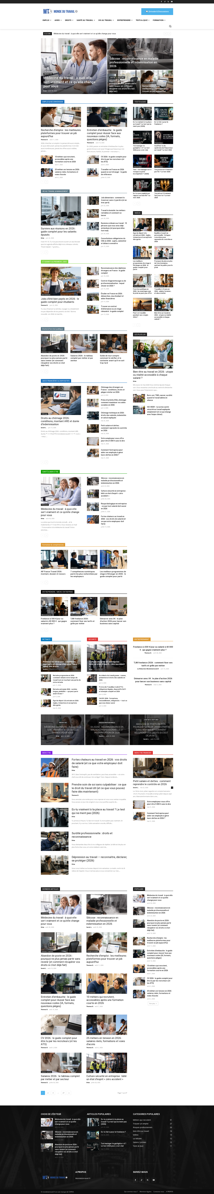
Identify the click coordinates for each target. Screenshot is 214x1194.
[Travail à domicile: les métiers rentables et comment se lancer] (93, 213)
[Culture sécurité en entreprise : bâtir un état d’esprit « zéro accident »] (93, 494)
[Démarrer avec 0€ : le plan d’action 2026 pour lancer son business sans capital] (113, 606)
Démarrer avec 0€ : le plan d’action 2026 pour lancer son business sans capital (113, 621)
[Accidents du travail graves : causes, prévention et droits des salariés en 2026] (92, 678)
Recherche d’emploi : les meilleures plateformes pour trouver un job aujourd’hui (61, 133)
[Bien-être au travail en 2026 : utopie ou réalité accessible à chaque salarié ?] (163, 304)
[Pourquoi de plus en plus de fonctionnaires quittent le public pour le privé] (163, 252)
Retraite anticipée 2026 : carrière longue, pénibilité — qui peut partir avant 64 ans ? (65, 691)
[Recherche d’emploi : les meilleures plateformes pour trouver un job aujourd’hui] (156, 82)
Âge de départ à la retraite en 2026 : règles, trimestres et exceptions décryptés (142, 236)
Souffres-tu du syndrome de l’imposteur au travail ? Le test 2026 (163, 148)
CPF (43, 568)
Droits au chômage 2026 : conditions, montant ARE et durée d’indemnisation (60, 421)
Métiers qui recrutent (93, 1034)
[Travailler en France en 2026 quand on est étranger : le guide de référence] (93, 172)
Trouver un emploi (149, 82)
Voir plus (152, 1003)
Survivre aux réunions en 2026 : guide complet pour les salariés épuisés (58, 231)
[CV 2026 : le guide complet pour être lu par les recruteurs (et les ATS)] (93, 159)
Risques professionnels (118, 55)
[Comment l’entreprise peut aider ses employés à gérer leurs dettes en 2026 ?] (93, 453)
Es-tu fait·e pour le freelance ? (161, 123)
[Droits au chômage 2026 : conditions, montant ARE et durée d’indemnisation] (61, 400)
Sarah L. (43, 428)
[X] (168, 1)
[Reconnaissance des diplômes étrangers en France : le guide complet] (93, 271)
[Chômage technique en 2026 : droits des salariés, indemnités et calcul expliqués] (93, 416)
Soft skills (74, 568)
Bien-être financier (139, 777)
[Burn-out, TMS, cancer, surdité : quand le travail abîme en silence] (139, 398)
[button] (170, 26)
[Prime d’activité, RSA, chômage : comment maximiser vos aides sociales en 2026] (93, 403)
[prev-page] (42, 182)
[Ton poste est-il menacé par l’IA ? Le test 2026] (163, 161)
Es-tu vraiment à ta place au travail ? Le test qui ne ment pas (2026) (142, 124)
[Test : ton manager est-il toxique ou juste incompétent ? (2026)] (142, 161)
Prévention (48, 74)
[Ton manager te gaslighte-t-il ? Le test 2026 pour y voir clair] (142, 137)
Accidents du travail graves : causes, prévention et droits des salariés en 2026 (112, 677)
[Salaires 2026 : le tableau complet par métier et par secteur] (84, 343)
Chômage (44, 414)
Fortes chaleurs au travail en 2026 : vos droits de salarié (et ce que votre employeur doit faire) (99, 763)
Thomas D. (44, 139)
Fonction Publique (139, 286)
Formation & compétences (109, 568)
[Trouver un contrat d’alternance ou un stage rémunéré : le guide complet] (93, 309)
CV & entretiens (92, 126)
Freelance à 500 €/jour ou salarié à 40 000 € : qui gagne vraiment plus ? (54, 621)
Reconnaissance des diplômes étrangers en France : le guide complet (113, 270)
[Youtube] (171, 1)
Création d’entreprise (107, 615)
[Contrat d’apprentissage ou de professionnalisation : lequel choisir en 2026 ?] (93, 284)
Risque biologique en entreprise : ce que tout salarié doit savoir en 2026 (114, 506)
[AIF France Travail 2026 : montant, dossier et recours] (54, 559)
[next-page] (46, 182)
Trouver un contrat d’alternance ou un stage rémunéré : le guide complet (112, 308)
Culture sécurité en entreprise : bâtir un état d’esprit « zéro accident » (113, 493)
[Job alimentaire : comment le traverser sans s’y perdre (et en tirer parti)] (93, 200)
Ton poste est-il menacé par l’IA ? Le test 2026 (163, 171)
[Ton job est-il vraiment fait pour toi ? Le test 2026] (163, 185)
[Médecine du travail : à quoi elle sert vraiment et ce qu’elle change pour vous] (74, 66)
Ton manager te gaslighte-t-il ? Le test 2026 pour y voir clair (141, 148)
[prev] (165, 33)
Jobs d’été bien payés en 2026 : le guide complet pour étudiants (60, 300)
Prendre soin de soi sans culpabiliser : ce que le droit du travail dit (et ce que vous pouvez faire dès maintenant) (99, 788)
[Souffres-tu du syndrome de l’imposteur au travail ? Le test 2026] (163, 137)
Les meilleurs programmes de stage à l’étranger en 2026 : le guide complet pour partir (113, 574)
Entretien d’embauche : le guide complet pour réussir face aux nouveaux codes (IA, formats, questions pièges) (104, 135)
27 (63, 1093)
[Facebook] (161, 1)
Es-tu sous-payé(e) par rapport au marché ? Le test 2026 (141, 195)
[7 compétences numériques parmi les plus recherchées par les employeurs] (84, 559)
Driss (42, 238)
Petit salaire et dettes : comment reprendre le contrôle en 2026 (114, 428)
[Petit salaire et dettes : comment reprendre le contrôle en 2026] (93, 428)
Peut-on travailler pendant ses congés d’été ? (140, 315)
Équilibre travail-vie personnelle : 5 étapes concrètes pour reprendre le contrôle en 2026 (163, 237)
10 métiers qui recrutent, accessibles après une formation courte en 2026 (65, 159)
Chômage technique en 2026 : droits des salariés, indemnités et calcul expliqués (113, 415)
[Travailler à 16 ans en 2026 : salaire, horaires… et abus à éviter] (163, 280)
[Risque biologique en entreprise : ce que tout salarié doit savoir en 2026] (93, 506)
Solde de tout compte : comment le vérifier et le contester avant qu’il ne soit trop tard (112, 359)
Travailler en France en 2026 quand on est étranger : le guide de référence (114, 171)
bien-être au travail (139, 119)
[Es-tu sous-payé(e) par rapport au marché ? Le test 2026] (142, 185)
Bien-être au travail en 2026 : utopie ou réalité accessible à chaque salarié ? (153, 374)
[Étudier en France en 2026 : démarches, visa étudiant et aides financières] (93, 296)
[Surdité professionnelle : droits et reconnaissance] (54, 841)
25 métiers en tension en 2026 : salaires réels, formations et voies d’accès (67, 171)
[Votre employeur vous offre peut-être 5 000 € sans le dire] (93, 441)
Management (46, 224)
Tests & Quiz (159, 119)
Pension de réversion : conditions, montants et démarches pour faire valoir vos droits (60, 664)
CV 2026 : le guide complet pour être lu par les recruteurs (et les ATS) (113, 159)
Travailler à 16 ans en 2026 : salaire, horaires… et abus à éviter (163, 291)
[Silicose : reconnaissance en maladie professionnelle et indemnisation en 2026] (140, 54)
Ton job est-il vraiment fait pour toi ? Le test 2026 (162, 195)
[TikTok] (164, 1)
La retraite (137, 230)
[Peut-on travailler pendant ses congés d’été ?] (142, 304)
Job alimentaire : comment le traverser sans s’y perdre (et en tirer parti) (114, 200)
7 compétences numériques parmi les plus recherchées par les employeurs (83, 574)
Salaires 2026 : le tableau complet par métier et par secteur (81, 358)
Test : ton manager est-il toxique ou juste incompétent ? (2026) (142, 172)
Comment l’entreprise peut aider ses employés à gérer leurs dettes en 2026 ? (112, 452)
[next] (169, 33)
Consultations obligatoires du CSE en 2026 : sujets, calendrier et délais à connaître (113, 240)
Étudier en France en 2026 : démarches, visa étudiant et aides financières (112, 296)
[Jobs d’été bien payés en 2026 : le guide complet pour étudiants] (61, 281)
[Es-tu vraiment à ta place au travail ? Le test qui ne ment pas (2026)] (142, 113)
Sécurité (89, 1072)
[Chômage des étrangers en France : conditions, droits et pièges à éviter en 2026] (93, 390)
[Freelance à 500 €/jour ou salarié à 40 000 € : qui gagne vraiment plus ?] (54, 606)
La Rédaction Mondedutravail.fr (148, 669)
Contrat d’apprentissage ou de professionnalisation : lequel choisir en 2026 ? (113, 283)
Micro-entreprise (47, 615)
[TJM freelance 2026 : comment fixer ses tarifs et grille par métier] (84, 606)
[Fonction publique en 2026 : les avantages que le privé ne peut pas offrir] (142, 280)
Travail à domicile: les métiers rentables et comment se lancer (113, 212)
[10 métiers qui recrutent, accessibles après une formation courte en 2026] (47, 159)
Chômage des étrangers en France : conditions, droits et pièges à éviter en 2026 (113, 389)
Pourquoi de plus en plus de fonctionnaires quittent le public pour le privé (163, 264)
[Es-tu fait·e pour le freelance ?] (163, 113)
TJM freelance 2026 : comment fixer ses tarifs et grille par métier (82, 621)
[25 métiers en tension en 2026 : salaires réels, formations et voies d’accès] (47, 172)
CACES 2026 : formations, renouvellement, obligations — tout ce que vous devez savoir (113, 700)
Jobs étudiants (46, 294)
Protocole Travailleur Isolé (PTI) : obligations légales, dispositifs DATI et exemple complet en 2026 (112, 689)
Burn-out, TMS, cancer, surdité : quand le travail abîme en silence (160, 397)
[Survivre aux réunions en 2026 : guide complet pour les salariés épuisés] (61, 210)
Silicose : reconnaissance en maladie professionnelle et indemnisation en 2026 (112, 480)
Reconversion (91, 993)
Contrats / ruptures (117, 77)
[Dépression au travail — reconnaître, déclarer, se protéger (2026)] (54, 865)
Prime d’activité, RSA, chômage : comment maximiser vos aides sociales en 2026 (114, 402)
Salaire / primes (76, 352)
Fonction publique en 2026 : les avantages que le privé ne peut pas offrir (142, 291)
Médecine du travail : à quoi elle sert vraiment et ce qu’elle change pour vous (85, 33)
